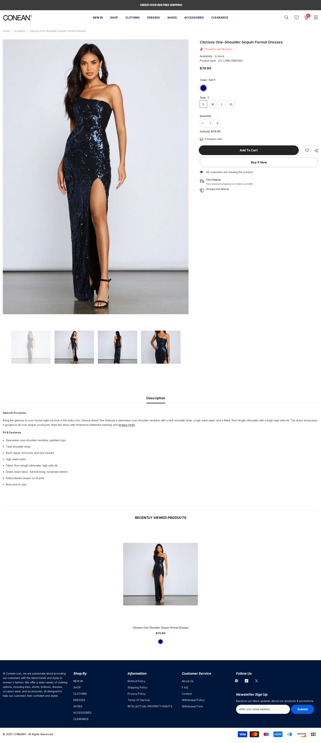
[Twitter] (256, 681)
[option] (96, 176)
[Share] (315, 150)
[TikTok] (246, 681)
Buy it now (259, 162)
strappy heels (126, 424)
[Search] (286, 17)
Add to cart (250, 150)
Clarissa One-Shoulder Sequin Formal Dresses (161, 627)
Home (6, 30)
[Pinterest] (236, 681)
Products (19, 30)
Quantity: (206, 116)
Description (155, 398)
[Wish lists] (296, 17)
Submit (302, 709)
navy (160, 641)
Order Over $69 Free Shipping (161, 4)
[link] (307, 150)
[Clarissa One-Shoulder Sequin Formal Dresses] (160, 574)
